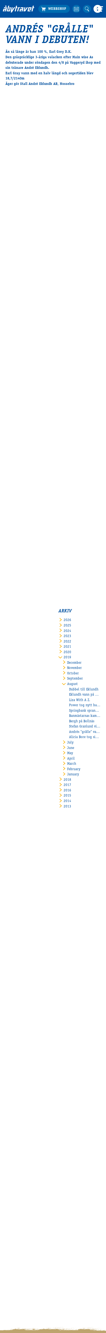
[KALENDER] (76, 9)
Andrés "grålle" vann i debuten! (85, 732)
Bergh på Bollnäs (81, 721)
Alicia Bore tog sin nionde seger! (85, 737)
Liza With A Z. (79, 700)
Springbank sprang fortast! (85, 711)
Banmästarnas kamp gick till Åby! (85, 716)
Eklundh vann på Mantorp (85, 695)
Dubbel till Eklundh (83, 690)
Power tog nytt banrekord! (85, 705)
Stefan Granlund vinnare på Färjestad (85, 727)
